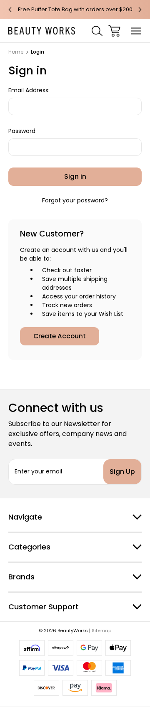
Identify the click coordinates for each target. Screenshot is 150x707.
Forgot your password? (75, 200)
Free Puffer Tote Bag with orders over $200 (75, 9)
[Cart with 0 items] (114, 31)
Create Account (59, 336)
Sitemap (101, 630)
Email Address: (29, 90)
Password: (22, 131)
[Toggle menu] (136, 31)
